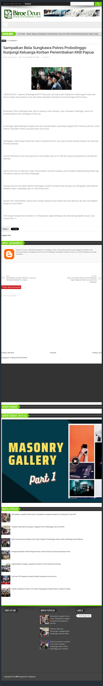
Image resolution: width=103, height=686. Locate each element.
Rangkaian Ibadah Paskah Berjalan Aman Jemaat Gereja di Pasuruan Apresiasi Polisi (41, 551)
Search (98, 4)
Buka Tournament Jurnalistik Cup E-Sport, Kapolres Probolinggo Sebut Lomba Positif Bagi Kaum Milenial (47, 539)
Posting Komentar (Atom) (18, 358)
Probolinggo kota (84, 616)
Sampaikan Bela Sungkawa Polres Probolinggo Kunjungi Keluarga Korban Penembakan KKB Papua (48, 49)
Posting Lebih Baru (7, 353)
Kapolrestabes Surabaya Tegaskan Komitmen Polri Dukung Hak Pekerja (36, 564)
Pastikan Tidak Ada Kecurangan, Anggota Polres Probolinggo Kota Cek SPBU (38, 527)
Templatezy (32, 677)
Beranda (28, 4)
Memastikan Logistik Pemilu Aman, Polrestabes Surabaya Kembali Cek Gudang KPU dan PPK (44, 514)
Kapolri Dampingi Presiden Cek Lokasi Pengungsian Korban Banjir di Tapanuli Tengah (41, 589)
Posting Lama (97, 353)
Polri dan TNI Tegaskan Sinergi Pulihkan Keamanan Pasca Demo (34, 576)
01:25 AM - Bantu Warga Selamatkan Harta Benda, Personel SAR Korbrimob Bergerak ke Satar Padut (58, 34)
